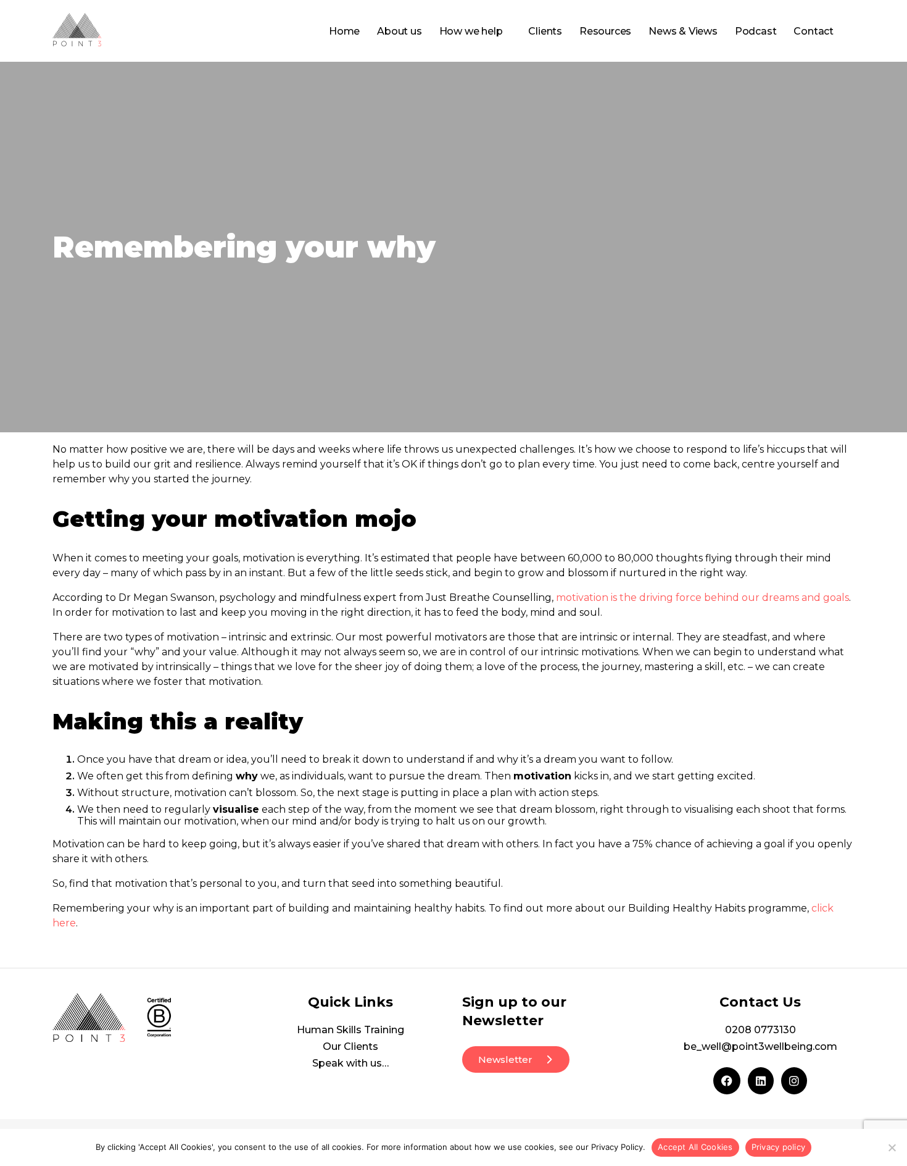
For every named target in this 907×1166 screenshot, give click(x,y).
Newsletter (505, 1059)
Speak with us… (350, 1063)
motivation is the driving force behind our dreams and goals (702, 597)
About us (399, 31)
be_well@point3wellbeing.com (760, 1046)
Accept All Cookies (695, 1147)
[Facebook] (726, 1080)
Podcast (756, 31)
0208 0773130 (760, 1030)
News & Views (683, 31)
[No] (891, 1147)
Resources (605, 31)
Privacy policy (779, 1147)
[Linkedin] (761, 1080)
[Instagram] (794, 1080)
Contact (813, 31)
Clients (545, 31)
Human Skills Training (350, 1030)
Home (344, 31)
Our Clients (350, 1046)
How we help (471, 31)
